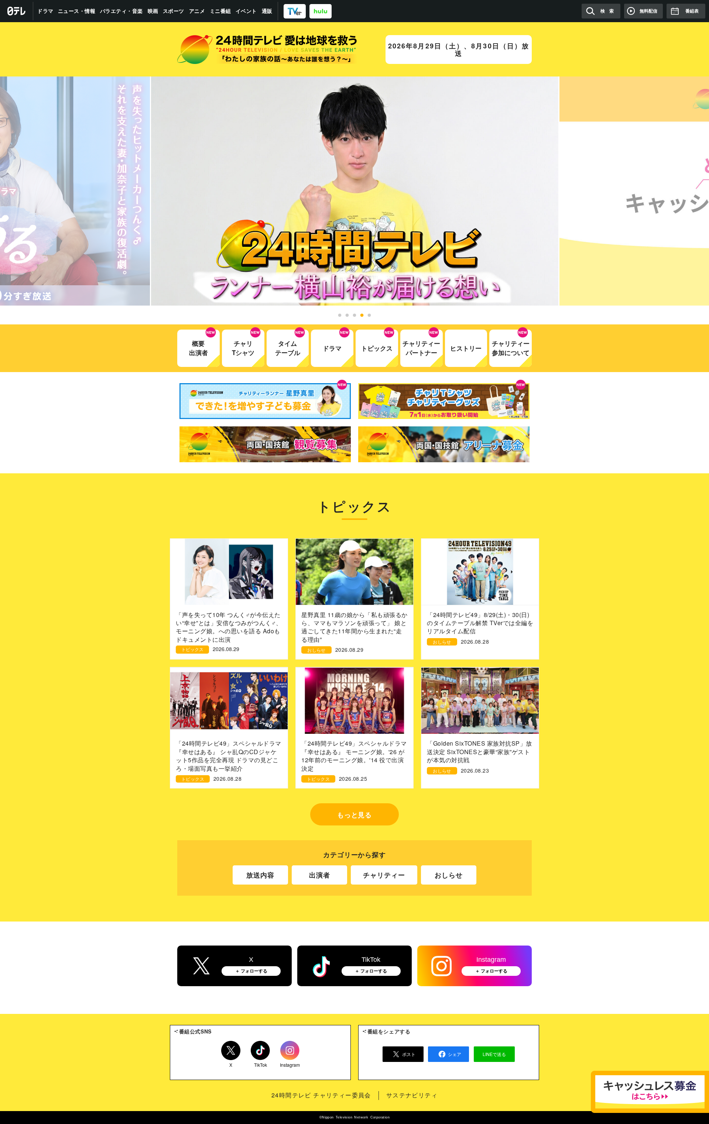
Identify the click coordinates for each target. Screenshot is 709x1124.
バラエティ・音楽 (121, 11)
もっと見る (354, 815)
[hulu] (320, 11)
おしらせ (449, 875)
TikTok (260, 1063)
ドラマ (45, 11)
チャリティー (384, 875)
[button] (354, 191)
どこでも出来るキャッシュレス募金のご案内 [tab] (369, 315)
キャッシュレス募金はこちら (650, 1092)
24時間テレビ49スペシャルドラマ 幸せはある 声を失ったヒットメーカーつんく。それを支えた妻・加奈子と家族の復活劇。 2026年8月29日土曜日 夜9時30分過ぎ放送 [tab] (354, 315)
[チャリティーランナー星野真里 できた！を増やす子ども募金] (265, 401)
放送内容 (260, 875)
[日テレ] (16, 11)
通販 (267, 11)
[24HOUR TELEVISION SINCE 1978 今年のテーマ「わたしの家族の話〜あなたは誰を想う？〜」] (267, 49)
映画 (153, 11)
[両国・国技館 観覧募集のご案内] (265, 444)
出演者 (319, 875)
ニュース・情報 (77, 11)
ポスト (408, 1054)
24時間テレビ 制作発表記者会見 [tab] (340, 315)
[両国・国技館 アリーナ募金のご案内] (444, 444)
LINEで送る (494, 1054)
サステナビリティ (412, 1095)
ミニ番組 (220, 11)
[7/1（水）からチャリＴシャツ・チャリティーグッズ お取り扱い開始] (444, 401)
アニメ (197, 11)
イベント (246, 11)
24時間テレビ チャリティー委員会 (321, 1095)
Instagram (290, 1063)
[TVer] (295, 11)
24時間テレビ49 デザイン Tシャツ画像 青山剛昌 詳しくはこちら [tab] (347, 315)
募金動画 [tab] (362, 315)
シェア (454, 1054)
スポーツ (173, 11)
